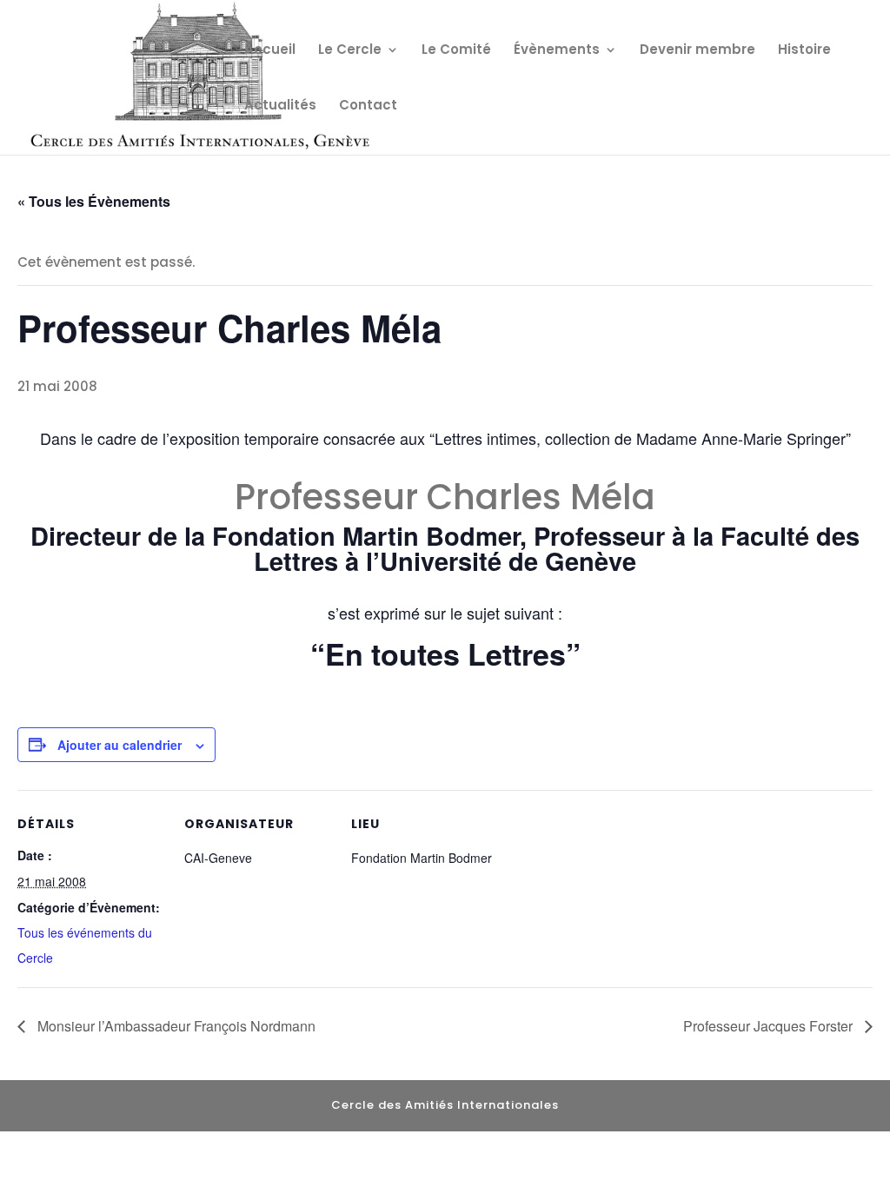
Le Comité (456, 50)
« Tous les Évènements (93, 201)
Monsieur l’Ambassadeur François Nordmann (174, 1026)
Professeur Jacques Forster (769, 1026)
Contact (368, 106)
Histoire (804, 50)
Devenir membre (697, 50)
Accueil (270, 50)
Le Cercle (350, 50)
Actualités (280, 106)
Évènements (557, 50)
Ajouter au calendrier (119, 744)
